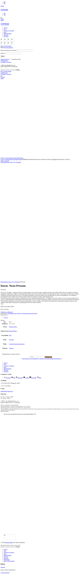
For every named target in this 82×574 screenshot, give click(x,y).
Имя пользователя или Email (9, 50)
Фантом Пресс (13, 331)
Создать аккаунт (8, 47)
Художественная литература (29, 313)
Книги (19, 313)
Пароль (3, 53)
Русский (11, 339)
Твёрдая (11, 348)
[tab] (42, 317)
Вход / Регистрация (9, 561)
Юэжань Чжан (13, 326)
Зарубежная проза (12, 313)
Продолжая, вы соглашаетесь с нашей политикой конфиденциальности (42, 358)
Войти (2, 56)
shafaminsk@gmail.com (7, 391)
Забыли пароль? (5, 59)
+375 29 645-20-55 (4, 9)
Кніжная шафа (9, 542)
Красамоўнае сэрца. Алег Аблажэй (10, 282)
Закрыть (3, 567)
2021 (10, 335)
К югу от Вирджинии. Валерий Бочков (11, 159)
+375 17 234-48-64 (4, 10)
